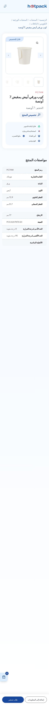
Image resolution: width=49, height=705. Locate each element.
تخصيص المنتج (29, 114)
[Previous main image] (8, 55)
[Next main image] (40, 55)
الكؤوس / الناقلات (39, 23)
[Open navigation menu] (5, 6)
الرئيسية (43, 19)
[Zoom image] (37, 43)
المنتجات (33, 19)
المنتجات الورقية (20, 19)
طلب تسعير (13, 699)
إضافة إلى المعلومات (36, 699)
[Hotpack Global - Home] (37, 6)
